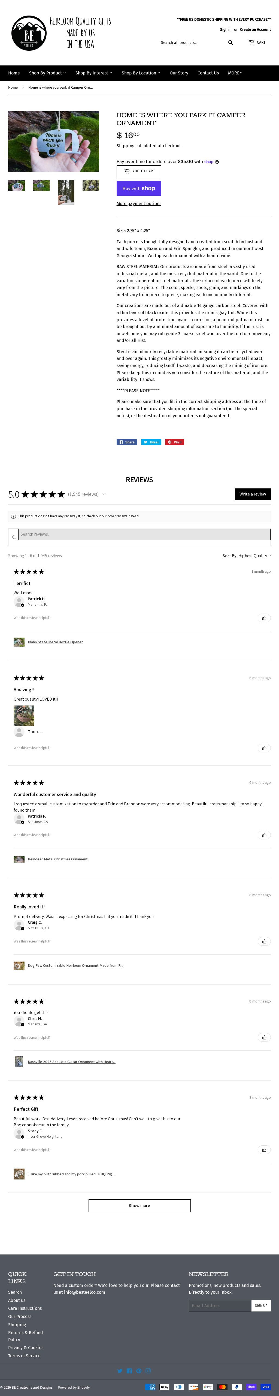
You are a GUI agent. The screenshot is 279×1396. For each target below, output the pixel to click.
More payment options (139, 203)
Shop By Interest (92, 73)
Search (15, 1292)
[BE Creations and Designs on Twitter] (120, 1371)
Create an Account (255, 29)
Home (14, 73)
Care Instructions (25, 1308)
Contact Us (208, 73)
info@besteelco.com (84, 1292)
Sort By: (230, 556)
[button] (104, 494)
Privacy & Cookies (25, 1347)
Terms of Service (24, 1355)
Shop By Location (139, 73)
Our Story (179, 73)
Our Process (19, 1316)
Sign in (226, 29)
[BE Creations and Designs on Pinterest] (139, 1371)
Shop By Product (46, 73)
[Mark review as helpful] (264, 618)
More (233, 73)
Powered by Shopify (74, 1387)
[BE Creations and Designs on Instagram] (148, 1371)
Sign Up (261, 1306)
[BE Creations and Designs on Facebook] (129, 1371)
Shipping (125, 145)
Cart (260, 42)
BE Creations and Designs (32, 1387)
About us (16, 1300)
